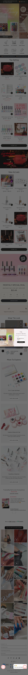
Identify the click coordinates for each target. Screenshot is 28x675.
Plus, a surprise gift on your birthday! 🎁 (20, 338)
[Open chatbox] (25, 667)
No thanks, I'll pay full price (21, 343)
